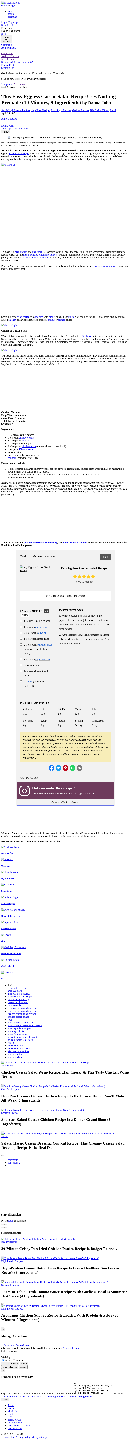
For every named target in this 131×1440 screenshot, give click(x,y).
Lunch (113, 110)
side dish (38, 316)
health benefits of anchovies (36, 257)
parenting (12, 16)
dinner (52, 316)
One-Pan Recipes (10, 1089)
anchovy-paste (15, 990)
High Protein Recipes (19, 110)
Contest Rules (15, 1428)
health (11, 13)
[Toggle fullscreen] (5, 1224)
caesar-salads (14, 1005)
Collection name (9, 1351)
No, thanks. (20, 84)
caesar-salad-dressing (18, 999)
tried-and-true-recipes (18, 1051)
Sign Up (13, 22)
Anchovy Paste (8, 853)
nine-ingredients (16, 1031)
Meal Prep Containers (11, 953)
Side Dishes (96, 110)
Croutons (5, 979)
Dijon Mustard (7, 878)
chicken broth (29, 446)
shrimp (51, 319)
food (10, 11)
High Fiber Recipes (40, 110)
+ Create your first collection (15, 1345)
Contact (11, 1408)
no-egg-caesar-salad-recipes (21, 1039)
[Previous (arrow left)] (2, 1227)
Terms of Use (14, 1419)
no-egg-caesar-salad (18, 1034)
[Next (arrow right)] (5, 1227)
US (46, 610)
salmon (61, 319)
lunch (71, 316)
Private (19, 1360)
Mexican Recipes (80, 110)
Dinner (105, 110)
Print (105, 557)
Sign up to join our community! (17, 62)
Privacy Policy (15, 1422)
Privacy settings (39, 1437)
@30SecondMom (45, 793)
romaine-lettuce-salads (19, 1048)
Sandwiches (7, 1065)
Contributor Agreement (19, 1425)
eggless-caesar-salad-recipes (22, 1014)
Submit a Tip (7, 25)
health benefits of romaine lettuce (40, 254)
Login (4, 22)
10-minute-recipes (17, 988)
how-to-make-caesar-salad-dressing (25, 1025)
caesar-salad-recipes (18, 1002)
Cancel (23, 1367)
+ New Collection (10, 1363)
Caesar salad (19, 153)
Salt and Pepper (8, 903)
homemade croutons (104, 266)
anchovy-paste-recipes (19, 993)
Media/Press (14, 1411)
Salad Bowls (6, 891)
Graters (4, 941)
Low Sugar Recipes (61, 110)
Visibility (5, 1357)
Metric (25, 615)
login (12, 5)
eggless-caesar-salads (18, 1016)
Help (10, 1416)
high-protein (21, 251)
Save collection (10, 1367)
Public (8, 1360)
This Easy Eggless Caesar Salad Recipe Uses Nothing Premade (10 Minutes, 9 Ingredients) (47, 1396)
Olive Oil (5, 866)
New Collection (71, 1348)
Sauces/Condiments (11, 1285)
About (11, 1405)
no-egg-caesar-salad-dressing (22, 1037)
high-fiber (37, 251)
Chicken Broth (7, 966)
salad (23, 316)
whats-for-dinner (16, 1054)
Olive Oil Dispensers (10, 916)
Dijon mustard (26, 449)
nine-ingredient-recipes (19, 1028)
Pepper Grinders (8, 928)
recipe (11, 1042)
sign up (5, 5)
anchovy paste (26, 437)
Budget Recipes (9, 1242)
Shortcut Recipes (9, 1113)
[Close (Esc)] (2, 1224)
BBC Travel (86, 336)
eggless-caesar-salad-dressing (22, 1011)
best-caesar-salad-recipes (20, 996)
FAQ (10, 1414)
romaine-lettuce (15, 1045)
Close (24, 1363)
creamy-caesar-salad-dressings (23, 1008)
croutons (12, 457)
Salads (4, 1136)
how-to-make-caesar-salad (21, 1022)
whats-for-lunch (16, 1057)
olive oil (26, 440)
